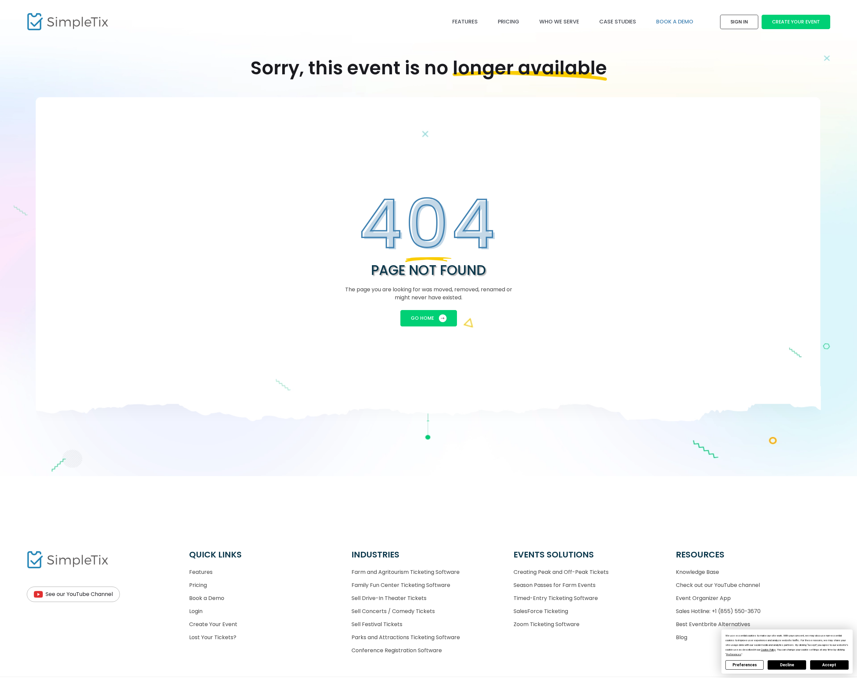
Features (465, 21)
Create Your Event (796, 21)
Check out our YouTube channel (718, 585)
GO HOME (422, 318)
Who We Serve (559, 21)
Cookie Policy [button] (768, 649)
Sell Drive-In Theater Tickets (389, 598)
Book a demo (674, 21)
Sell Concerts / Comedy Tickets (393, 611)
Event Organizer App (703, 598)
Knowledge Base (697, 572)
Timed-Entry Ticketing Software (556, 598)
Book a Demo (206, 598)
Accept (829, 665)
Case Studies (617, 21)
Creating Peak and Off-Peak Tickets (561, 572)
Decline (787, 665)
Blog (681, 637)
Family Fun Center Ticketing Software (401, 585)
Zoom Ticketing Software (546, 624)
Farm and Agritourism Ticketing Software (406, 572)
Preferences (744, 665)
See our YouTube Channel (79, 594)
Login (196, 611)
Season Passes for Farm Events (555, 585)
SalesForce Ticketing (541, 611)
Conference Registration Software (397, 650)
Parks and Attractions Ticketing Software (406, 637)
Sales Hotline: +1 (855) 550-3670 (718, 611)
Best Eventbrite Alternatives (713, 624)
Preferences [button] (733, 654)
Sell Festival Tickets (377, 624)
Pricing (508, 21)
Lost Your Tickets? (212, 637)
